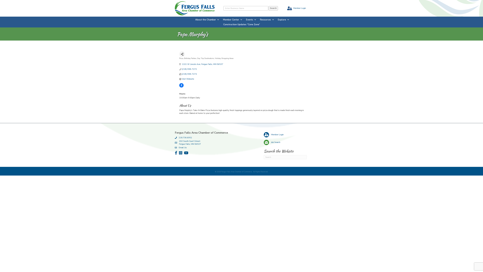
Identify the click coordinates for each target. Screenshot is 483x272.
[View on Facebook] (181, 87)
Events (249, 19)
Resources (265, 19)
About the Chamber (205, 19)
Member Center (231, 19)
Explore (282, 19)
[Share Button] (182, 54)
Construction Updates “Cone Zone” (241, 24)
